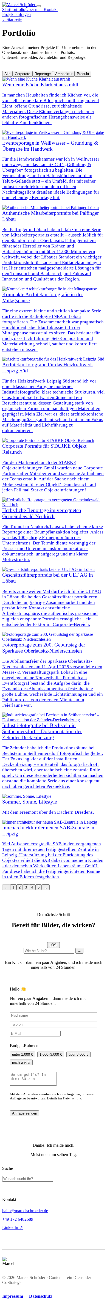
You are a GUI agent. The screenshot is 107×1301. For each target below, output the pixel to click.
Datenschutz (72, 1098)
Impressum (12, 1296)
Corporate (22, 74)
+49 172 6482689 (17, 1219)
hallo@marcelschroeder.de (25, 1210)
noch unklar (21, 1062)
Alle (7, 74)
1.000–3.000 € (51, 1054)
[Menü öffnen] (38, 6)
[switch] (53, 945)
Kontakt (51, 9)
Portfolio (17, 9)
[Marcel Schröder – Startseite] (19, 4)
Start (6, 9)
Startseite (12, 19)
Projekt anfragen (16, 14)
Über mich (34, 9)
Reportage (43, 74)
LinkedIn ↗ (12, 1227)
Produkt (83, 74)
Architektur (63, 74)
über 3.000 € (78, 1054)
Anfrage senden (24, 1113)
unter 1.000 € (22, 1054)
